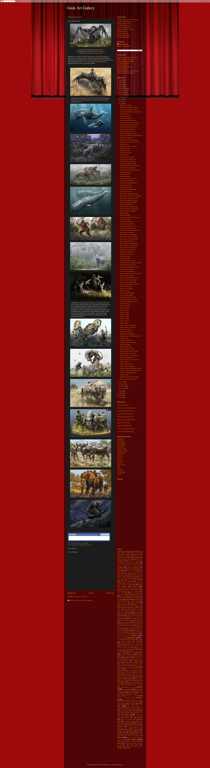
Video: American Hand (126, 191)
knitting (132, 647)
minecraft (139, 662)
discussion (128, 601)
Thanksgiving (120, 728)
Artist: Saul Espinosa (125, 344)
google (140, 623)
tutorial (124, 732)
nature (129, 670)
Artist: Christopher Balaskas (127, 293)
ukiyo (139, 732)
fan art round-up (138, 612)
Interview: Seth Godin (125, 187)
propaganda (128, 690)
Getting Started (121, 453)
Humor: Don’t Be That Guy (127, 180)
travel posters (130, 731)
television (120, 726)
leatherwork (127, 649)
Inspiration (120, 454)
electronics (119, 610)
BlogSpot (81, 53)
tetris (138, 726)
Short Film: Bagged (125, 215)
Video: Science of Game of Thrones (129, 142)
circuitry (138, 581)
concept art (136, 589)
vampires (136, 734)
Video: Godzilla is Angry (126, 286)
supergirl (126, 721)
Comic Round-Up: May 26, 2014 (128, 127)
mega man (134, 659)
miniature (123, 664)
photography (121, 682)
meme (141, 659)
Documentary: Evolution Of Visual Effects (130, 196)
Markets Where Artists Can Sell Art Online (128, 71)
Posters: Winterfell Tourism (127, 357)
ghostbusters (136, 622)
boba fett (137, 570)
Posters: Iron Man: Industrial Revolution (130, 370)
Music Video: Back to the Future (128, 133)
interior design (135, 642)
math (123, 659)
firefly (128, 617)
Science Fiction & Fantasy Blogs (125, 73)
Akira (125, 554)
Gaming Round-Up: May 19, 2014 (129, 301)
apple (133, 559)
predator (125, 689)
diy (126, 602)
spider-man (120, 712)
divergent (119, 602)
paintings (136, 677)
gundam (129, 628)
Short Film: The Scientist (126, 288)
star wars (125, 714)
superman (133, 721)
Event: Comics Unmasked (126, 224)
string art (123, 719)
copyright (132, 591)
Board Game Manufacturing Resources (127, 57)
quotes (119, 694)
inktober (137, 639)
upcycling (119, 734)
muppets (134, 669)
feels (134, 615)
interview (127, 644)
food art (140, 617)
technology (136, 724)
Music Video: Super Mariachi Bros (129, 139)
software (134, 709)
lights (124, 652)
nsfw (132, 673)
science (136, 701)
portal (140, 685)
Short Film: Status (124, 290)
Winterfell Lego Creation (123, 37)
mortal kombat (134, 665)
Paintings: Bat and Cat (126, 340)
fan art (128, 612)
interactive (124, 642)
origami (130, 675)
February (123, 386)
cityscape (119, 583)
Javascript (120, 456)
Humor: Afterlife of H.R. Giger (127, 260)
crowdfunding (127, 594)
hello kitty (122, 633)
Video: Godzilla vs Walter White (128, 282)
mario (137, 656)
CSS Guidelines (121, 445)
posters (139, 687)
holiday (129, 633)
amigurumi (137, 554)
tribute (138, 731)
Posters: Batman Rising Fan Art (125, 416)
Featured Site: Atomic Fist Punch (128, 183)
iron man (139, 644)
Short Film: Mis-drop (125, 172)
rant (132, 694)
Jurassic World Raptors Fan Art (125, 29)
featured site (120, 615)
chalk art (125, 578)
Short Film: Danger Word (126, 252)
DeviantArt (88, 53)
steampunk (126, 716)
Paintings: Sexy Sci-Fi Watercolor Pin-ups (131, 336)
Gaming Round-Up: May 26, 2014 (129, 124)
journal (132, 646)
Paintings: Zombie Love (126, 331)
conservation (120, 591)
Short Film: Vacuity (125, 150)
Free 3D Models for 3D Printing (125, 61)
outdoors (119, 677)
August (122, 97)
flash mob (134, 617)
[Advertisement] (123, 520)
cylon (122, 596)
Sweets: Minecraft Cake (123, 422)
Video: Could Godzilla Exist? (127, 271)
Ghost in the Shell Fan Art (124, 27)
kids (141, 646)
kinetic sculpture (123, 647)
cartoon (138, 575)
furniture (131, 618)
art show (127, 562)
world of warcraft (130, 746)
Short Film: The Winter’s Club (127, 249)
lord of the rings (129, 654)
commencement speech (122, 588)
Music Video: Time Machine (127, 232)
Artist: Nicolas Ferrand (126, 118)
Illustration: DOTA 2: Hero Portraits (129, 351)
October (122, 92)
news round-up (127, 672)
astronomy (137, 564)
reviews (131, 695)
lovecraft (140, 654)
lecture (133, 649)
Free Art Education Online (124, 67)
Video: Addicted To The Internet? (128, 245)
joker (128, 646)
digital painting (83, 545)
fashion (138, 614)
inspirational (128, 641)
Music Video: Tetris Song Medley (128, 234)
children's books (128, 579)
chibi (118, 579)
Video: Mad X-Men (125, 148)
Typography (120, 470)
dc (133, 596)
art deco (130, 560)
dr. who (138, 604)
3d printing (125, 551)
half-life (120, 630)
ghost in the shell (125, 622)
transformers (120, 731)
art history (136, 560)
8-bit (132, 551)
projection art (120, 690)
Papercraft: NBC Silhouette (124, 425)
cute (141, 594)
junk (137, 646)
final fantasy (122, 617)
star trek (140, 712)
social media (126, 709)
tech (128, 724)
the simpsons (129, 728)
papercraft (120, 678)
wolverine (122, 744)
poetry (119, 685)
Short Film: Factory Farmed (127, 254)
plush (139, 683)
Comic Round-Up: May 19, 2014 (128, 299)
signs (129, 706)
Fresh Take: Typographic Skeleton (126, 428)
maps (131, 656)
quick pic (131, 692)
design (125, 597)
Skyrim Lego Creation (123, 33)
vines (130, 741)
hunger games (120, 638)
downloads (130, 604)
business (139, 572)
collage (126, 584)
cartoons (119, 576)
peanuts (138, 678)
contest (127, 591)
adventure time (134, 552)
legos (127, 651)
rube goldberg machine (128, 700)
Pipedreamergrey (123, 44)
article (133, 562)
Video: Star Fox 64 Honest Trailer (128, 277)
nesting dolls (136, 670)
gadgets (119, 620)
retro (127, 695)
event (140, 610)
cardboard (119, 575)
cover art (119, 593)
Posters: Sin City (124, 374)
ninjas (127, 673)
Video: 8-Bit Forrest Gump (127, 275)
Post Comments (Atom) (81, 596)
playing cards (133, 683)
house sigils (120, 635)
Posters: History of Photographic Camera (130, 368)
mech (129, 659)
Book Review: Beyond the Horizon (129, 107)
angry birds (137, 556)
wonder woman (134, 744)
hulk (128, 635)
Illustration (131, 638)
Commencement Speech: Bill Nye (128, 109)
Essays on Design (122, 449)
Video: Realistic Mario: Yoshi (127, 131)
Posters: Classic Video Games (128, 327)
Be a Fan (105, 535)
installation (139, 641)
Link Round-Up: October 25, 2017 (126, 411)
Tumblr (100, 53)
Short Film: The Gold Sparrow (128, 168)
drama (128, 606)
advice (119, 554)
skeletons (137, 706)
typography (131, 732)
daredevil (127, 596)
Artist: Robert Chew (125, 174)
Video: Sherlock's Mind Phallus (128, 211)
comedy (133, 584)
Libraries (119, 458)
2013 (120, 391)
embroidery (127, 610)
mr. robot (128, 669)
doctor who (134, 602)
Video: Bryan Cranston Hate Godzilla (129, 284)
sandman (119, 701)
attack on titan (121, 565)
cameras (133, 573)
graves (123, 627)
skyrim (134, 707)
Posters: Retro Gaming (126, 329)
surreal (140, 721)
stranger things (129, 717)
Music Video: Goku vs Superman (128, 146)
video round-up (121, 741)
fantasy (130, 614)
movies (119, 669)
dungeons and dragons (133, 607)
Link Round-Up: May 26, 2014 (128, 120)
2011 (120, 395)
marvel (119, 657)
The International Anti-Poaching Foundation (94, 61)
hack (141, 628)
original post (138, 675)
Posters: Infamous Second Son (128, 325)
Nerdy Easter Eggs (122, 31)
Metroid (119, 662)
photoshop (131, 682)
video (119, 737)
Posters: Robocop (124, 303)
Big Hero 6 (139, 568)
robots (89, 545)
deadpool (140, 596)
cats (120, 578)
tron (118, 732)
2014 (120, 86)
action (118, 552)
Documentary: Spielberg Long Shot (129, 198)
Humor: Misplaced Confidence (128, 228)
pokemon (126, 685)
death (120, 597)
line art (131, 652)
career (132, 575)
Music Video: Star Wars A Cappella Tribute (131, 135)
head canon (134, 632)
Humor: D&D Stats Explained (127, 161)
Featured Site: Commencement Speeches (131, 262)
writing (138, 746)
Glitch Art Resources (122, 69)
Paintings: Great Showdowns (127, 333)
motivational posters (124, 667)
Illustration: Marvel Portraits (127, 349)
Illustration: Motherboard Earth (125, 414)
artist (78, 545)
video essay (130, 737)
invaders (133, 644)
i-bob (110, 764)
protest (141, 690)
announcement (120, 559)
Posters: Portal (124, 323)
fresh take (122, 618)
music (122, 670)
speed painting (136, 710)
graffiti (120, 625)
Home (91, 593)
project (138, 689)
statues (119, 716)
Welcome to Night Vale (137, 743)
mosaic (140, 665)
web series (127, 743)
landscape (119, 649)
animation (128, 557)
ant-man (128, 559)
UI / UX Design (121, 472)
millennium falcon (129, 662)
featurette (129, 615)
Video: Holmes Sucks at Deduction (129, 208)
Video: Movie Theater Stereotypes (129, 200)
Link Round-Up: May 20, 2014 (128, 265)
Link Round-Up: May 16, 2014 (128, 353)
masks (136, 657)
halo (135, 630)
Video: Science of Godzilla (127, 269)
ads (125, 552)
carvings (127, 576)
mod (139, 664)
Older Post (110, 593)
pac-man (127, 677)
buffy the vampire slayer (129, 571)
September (123, 95)
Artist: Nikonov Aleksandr (126, 221)
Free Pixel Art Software (123, 65)
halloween (127, 630)
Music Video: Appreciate (126, 137)
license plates (136, 651)
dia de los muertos (135, 597)
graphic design (129, 625)
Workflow (119, 474)
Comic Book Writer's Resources (125, 59)
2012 (120, 393)
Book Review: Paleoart (126, 105)
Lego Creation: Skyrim (123, 405)
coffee (138, 583)
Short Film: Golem (125, 114)
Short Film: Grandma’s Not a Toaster (129, 217)
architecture (122, 560)
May (121, 103)
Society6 (102, 51)
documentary (120, 604)
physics (137, 682)
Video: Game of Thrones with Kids (129, 236)
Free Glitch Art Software (123, 63)
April (121, 381)
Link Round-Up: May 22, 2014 (128, 178)
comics (135, 586)
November (123, 90)
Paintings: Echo (124, 338)
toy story (133, 729)
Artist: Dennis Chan (125, 256)
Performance (120, 460)
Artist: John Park (124, 155)
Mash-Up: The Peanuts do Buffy (128, 379)
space (140, 709)
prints (130, 689)
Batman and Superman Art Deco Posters (127, 19)
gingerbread (120, 623)
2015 (120, 84)
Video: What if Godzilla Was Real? (129, 267)
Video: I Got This (124, 144)
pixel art (125, 683)
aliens (130, 554)
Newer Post (72, 593)
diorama (119, 601)
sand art (138, 700)
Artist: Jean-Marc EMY (126, 346)
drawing (137, 606)
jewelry (122, 646)
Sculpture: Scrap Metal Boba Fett (126, 419)
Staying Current (121, 464)
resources (119, 695)
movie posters (135, 667)
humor (133, 636)
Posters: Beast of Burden (126, 364)
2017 (120, 80)
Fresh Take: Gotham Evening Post (126, 408)
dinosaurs (137, 599)
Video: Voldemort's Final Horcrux (128, 247)
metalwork (135, 661)
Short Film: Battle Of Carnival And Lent (130, 165)
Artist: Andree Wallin (125, 219)
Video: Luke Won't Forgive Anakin (129, 206)
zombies (124, 748)
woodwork (120, 746)
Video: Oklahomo (124, 213)
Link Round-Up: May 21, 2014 (128, 226)
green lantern (129, 627)
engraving (134, 610)
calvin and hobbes (122, 573)
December (123, 88)
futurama (138, 618)
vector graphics (128, 735)
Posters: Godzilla (124, 308)
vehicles (137, 735)
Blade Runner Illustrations (124, 23)
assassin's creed (128, 564)
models (119, 665)
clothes (133, 583)
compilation (132, 588)
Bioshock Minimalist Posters (124, 21)
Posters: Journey (124, 321)
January (122, 388)
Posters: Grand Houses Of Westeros (129, 359)
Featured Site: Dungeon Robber (128, 163)
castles (140, 576)
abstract (139, 551)
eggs (126, 609)
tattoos (123, 724)
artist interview (120, 564)
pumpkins (122, 692)
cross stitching (135, 593)
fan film (122, 614)
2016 (120, 82)
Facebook (94, 53)
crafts (125, 593)
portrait (122, 687)
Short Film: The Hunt (125, 116)
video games (131, 740)
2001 (118, 551)
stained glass (130, 712)
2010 (120, 397)
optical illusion (121, 675)
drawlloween (120, 607)
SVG (118, 466)
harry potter (125, 632)
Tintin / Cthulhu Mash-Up (123, 35)
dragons (119, 606)
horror (137, 633)
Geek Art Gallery (81, 7)
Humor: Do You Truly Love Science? (129, 122)
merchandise (124, 661)
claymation (127, 583)
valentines (128, 734)
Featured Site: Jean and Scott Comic (129, 230)
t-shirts (138, 723)
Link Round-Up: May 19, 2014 (128, 297)
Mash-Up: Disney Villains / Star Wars (129, 377)
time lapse (125, 729)
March (122, 384)
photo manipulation (134, 680)
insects (119, 641)
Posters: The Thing (125, 305)
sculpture (132, 704)
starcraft (138, 714)
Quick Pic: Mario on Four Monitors (129, 355)
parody (130, 678)
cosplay (138, 591)
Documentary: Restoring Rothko (128, 189)
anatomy (128, 556)
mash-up (128, 657)
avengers (120, 567)
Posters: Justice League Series (128, 372)
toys (138, 729)
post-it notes (131, 687)
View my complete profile (123, 46)
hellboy (140, 632)
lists (122, 654)
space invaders (125, 710)
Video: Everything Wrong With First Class (130, 273)
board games (130, 570)
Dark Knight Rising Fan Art (124, 25)
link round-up (138, 652)
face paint (122, 612)
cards (126, 575)
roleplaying (119, 698)
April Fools (139, 559)
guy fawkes (135, 628)
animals (74, 545)
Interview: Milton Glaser (126, 185)
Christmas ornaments (127, 581)
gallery (127, 620)
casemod (133, 576)
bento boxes (131, 568)
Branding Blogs (121, 443)
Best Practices (121, 441)
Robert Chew (99, 49)
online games (138, 673)
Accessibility (120, 439)
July (121, 99)
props (136, 690)
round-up (138, 698)
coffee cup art (120, 584)
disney (137, 601)
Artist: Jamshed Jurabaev (126, 295)
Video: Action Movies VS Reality (128, 202)
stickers (135, 716)
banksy (129, 567)
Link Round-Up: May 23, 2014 (128, 159)
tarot (118, 724)
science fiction (121, 704)
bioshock (122, 570)
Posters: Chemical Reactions (127, 366)
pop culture (134, 685)
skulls (128, 707)
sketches (119, 707)
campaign (139, 573)
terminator (131, 726)
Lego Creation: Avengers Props (125, 431)
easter (119, 609)
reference (138, 694)
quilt (139, 692)
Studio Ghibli (131, 719)
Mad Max (123, 656)
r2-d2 (126, 694)
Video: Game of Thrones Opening (129, 239)
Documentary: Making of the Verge (129, 193)
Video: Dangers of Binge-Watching (129, 243)
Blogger (121, 764)
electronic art (135, 609)
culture (135, 594)
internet (119, 644)
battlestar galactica (121, 568)
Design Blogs (120, 447)
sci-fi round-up (127, 701)
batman (136, 567)
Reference (120, 462)
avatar (138, 565)
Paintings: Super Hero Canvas (128, 342)
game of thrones (137, 620)
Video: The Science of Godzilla (128, 280)
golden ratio (134, 623)
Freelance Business (122, 451)
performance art (121, 680)
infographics (129, 639)
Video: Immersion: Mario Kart (127, 129)
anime (137, 557)
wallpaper (135, 741)
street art (139, 717)
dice (118, 599)
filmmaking (139, 615)
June (121, 101)
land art (139, 647)
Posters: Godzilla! (124, 361)
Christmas (139, 579)
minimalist (132, 664)
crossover (119, 594)
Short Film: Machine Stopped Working (130, 170)
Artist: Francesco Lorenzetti (127, 157)
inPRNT (96, 51)
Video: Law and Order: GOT (127, 241)
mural (140, 669)
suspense (122, 723)
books (118, 572)
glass (128, 623)
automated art (131, 565)
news (118, 672)
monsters (125, 665)
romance (128, 698)
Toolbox (119, 468)
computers (127, 589)
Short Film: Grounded (125, 152)
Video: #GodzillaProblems (126, 204)
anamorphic (120, 556)
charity (132, 578)
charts (138, 578)
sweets (130, 723)
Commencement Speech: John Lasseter (130, 111)
